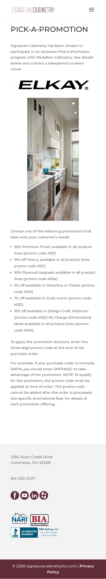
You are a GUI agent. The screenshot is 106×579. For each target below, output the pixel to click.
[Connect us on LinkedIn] (34, 498)
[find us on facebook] (15, 498)
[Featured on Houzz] (43, 498)
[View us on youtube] (24, 498)
